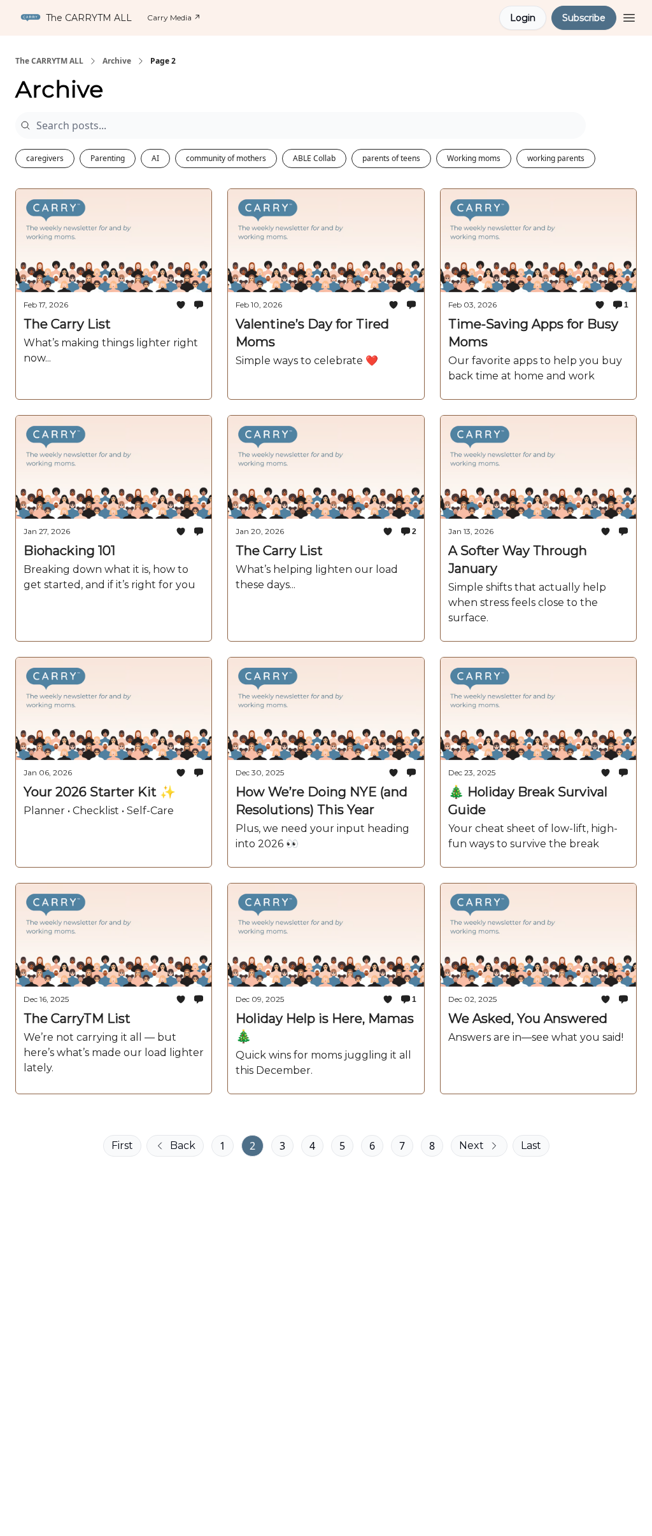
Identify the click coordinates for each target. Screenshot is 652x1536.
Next (471, 1145)
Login (522, 18)
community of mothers (226, 158)
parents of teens (391, 158)
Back (182, 1145)
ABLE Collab (314, 158)
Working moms (473, 158)
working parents (556, 158)
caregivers (45, 158)
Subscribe (584, 18)
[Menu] (629, 15)
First (122, 1145)
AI (155, 158)
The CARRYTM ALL (49, 61)
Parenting (107, 158)
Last (531, 1145)
